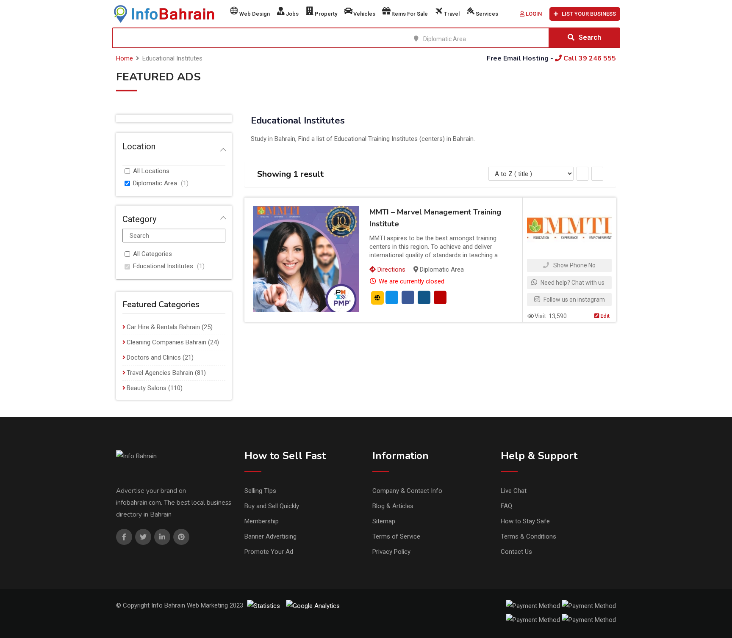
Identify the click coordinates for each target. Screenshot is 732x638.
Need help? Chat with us (571, 282)
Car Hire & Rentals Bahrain (163, 327)
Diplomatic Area (155, 183)
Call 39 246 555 (589, 58)
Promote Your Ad (268, 552)
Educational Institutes (163, 266)
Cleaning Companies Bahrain (166, 342)
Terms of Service (396, 536)
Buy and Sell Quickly (271, 506)
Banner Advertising (270, 536)
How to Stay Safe (525, 521)
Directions (390, 269)
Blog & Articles (392, 506)
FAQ (506, 506)
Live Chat (514, 491)
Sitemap (383, 521)
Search (590, 37)
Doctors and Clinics (154, 357)
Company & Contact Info (407, 491)
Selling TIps (260, 491)
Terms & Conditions (528, 536)
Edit (604, 316)
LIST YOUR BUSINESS (589, 14)
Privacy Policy (391, 552)
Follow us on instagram (573, 299)
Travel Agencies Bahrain (160, 373)
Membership (261, 521)
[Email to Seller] (392, 297)
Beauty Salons (146, 388)
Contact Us (516, 552)
